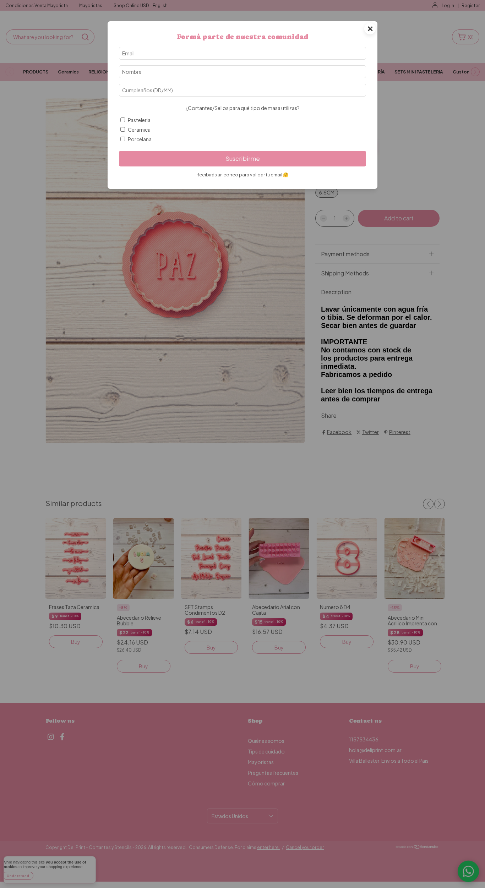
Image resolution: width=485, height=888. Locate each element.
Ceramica (139, 129)
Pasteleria (139, 120)
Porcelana (140, 139)
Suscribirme (242, 158)
